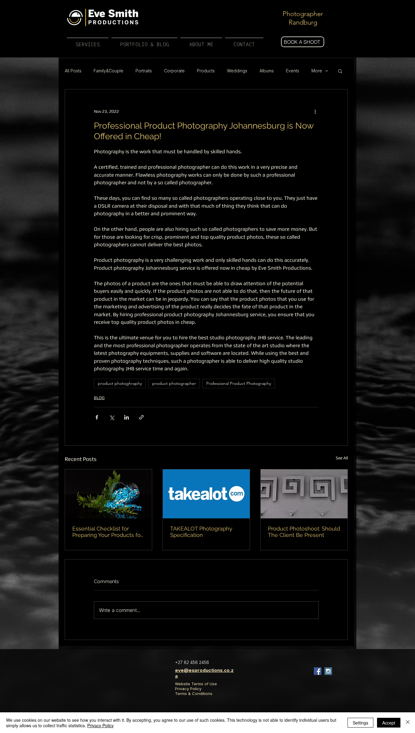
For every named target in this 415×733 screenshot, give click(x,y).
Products (206, 70)
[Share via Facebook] (97, 417)
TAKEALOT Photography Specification (201, 531)
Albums (266, 70)
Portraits (143, 70)
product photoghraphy (120, 383)
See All (342, 457)
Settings (360, 723)
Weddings (237, 70)
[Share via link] (141, 417)
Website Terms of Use (196, 683)
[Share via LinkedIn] (126, 417)
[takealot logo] (206, 493)
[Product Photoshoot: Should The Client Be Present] (304, 493)
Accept (388, 723)
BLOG (99, 397)
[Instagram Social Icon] (328, 671)
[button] (340, 70)
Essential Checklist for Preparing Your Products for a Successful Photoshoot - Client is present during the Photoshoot (107, 531)
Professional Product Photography (238, 383)
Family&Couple (108, 70)
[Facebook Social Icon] (317, 671)
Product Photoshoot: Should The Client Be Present (304, 531)
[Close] (407, 722)
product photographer (174, 383)
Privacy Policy (188, 688)
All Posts (73, 70)
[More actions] (315, 111)
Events (292, 70)
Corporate (174, 70)
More (316, 70)
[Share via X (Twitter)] (112, 417)
